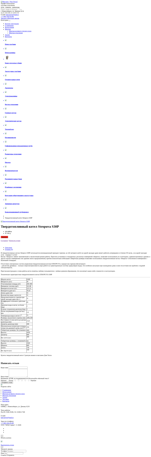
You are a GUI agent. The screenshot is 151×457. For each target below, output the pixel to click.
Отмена (3, 455)
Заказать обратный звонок (10, 18)
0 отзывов (4, 240)
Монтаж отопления (16, 33)
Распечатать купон (7, 445)
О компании (9, 25)
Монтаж (8, 29)
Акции (7, 35)
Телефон (4, 451)
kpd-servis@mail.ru (12, 15)
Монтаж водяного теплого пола (20, 31)
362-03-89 (7, 16)
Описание (8, 247)
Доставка (5, 399)
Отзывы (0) (9, 249)
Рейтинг (4, 380)
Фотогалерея (9, 27)
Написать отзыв (14, 240)
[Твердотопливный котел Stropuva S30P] (15, 221)
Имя (2, 453)
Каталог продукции (12, 24)
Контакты (8, 37)
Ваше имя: (4, 368)
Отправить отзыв (7, 382)
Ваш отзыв (4, 376)
